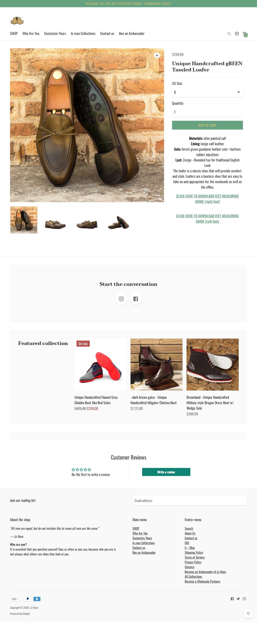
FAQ (187, 542)
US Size (177, 83)
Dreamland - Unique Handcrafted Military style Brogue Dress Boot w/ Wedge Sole (210, 403)
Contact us (107, 33)
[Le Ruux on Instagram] (244, 598)
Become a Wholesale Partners (202, 581)
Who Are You (30, 33)
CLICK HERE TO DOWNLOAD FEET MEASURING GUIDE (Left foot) (207, 218)
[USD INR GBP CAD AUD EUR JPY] (13, 599)
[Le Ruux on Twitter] (238, 598)
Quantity (177, 103)
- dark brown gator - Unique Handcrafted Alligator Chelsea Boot (154, 400)
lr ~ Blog (190, 547)
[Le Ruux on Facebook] (232, 598)
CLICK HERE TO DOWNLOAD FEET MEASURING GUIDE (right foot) (207, 198)
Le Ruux (34, 607)
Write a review (166, 472)
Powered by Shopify (20, 613)
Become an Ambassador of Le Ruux (205, 571)
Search (189, 528)
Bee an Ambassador (132, 33)
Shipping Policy (194, 552)
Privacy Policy (193, 562)
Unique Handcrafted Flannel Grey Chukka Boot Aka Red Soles (96, 400)
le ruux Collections (83, 33)
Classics (189, 566)
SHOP (14, 33)
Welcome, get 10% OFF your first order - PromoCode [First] (128, 3)
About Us (190, 533)
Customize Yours (55, 33)
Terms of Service (195, 557)
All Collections (193, 576)
